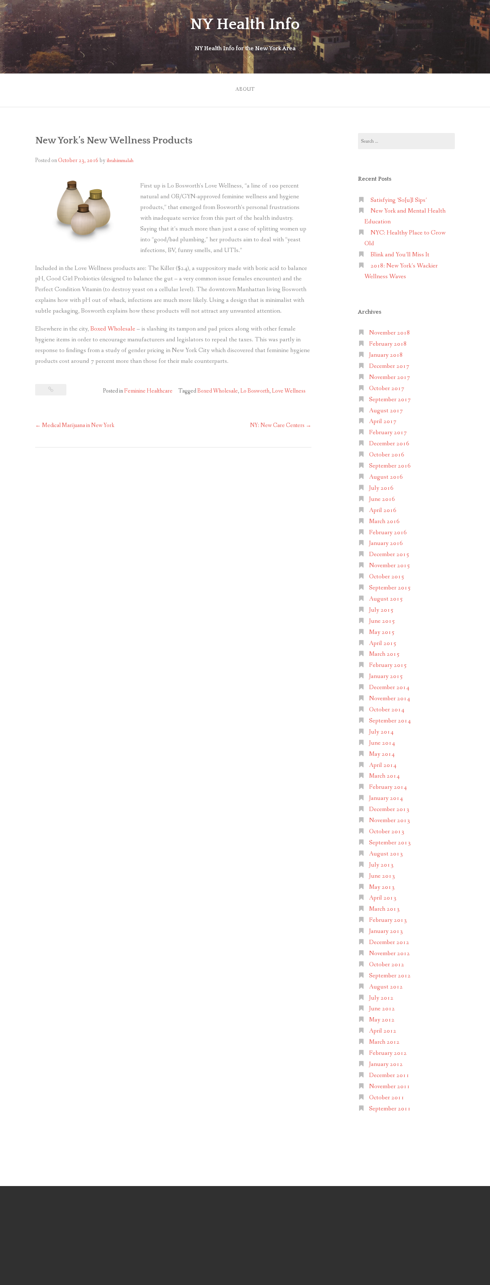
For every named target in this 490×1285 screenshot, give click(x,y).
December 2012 (389, 942)
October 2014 (386, 710)
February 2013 (388, 920)
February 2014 (388, 787)
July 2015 (381, 610)
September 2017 (390, 399)
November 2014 (389, 698)
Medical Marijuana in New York (74, 425)
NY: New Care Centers (280, 425)
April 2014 (382, 765)
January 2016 (386, 543)
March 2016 (384, 521)
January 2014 (386, 798)
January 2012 (386, 1064)
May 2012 (382, 1020)
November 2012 (389, 953)
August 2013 (386, 854)
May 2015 (382, 632)
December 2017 (389, 366)
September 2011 (390, 1109)
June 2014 (382, 743)
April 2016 (382, 510)
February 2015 (388, 665)
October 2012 (386, 965)
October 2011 (386, 1098)
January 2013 (386, 931)
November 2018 (389, 333)
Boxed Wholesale (112, 329)
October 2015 (386, 577)
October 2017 (386, 388)
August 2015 (386, 599)
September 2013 (390, 843)
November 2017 (389, 377)
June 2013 (382, 876)
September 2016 (390, 466)
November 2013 (389, 820)
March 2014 (384, 776)
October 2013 (386, 832)
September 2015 (390, 588)
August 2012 (386, 987)
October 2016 (386, 455)
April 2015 (382, 643)
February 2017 (388, 432)
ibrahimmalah (120, 160)
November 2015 (389, 565)
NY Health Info (245, 24)
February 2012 (388, 1053)
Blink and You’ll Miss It (400, 255)
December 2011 (389, 1075)
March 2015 (384, 654)
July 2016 (381, 488)
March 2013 (384, 909)
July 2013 (381, 865)
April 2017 (382, 421)
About (244, 89)
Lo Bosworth (254, 391)
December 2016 (389, 444)
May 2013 (382, 887)
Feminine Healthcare (148, 391)
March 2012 (384, 1042)
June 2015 (382, 621)
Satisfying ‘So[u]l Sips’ (399, 200)
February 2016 (388, 532)
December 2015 (389, 554)
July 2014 (381, 732)
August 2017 (386, 411)
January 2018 (386, 355)
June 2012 (382, 1009)
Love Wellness (289, 391)
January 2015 (386, 676)
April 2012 (382, 1031)
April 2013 (382, 898)
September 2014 (390, 721)
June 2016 (382, 499)
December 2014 (389, 687)
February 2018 (388, 344)
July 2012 (381, 998)
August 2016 (386, 477)
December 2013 (389, 809)
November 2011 (389, 1086)
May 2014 (382, 754)
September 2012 (390, 976)
